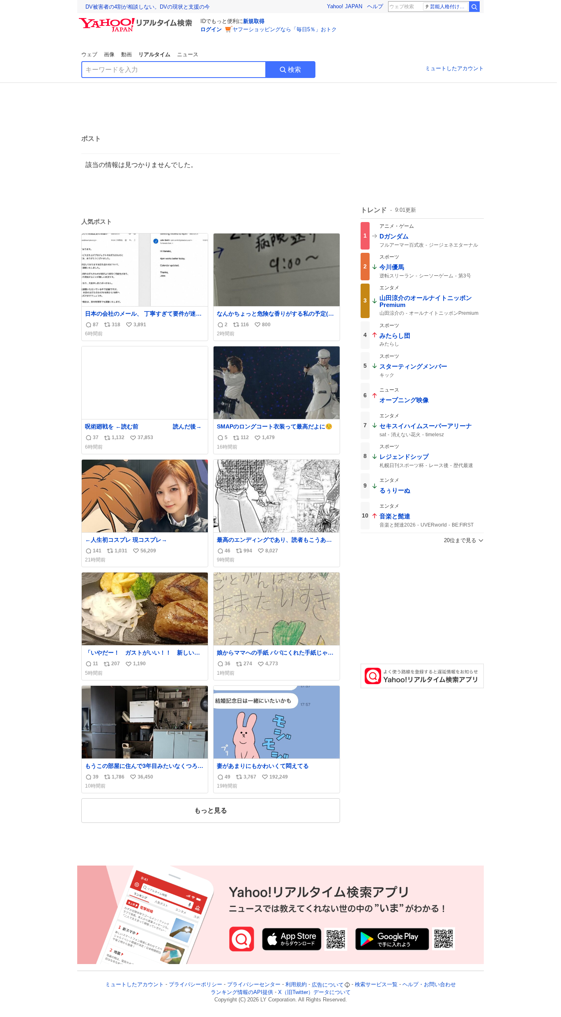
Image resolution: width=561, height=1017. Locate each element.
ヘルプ (375, 6)
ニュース (187, 54)
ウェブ (89, 54)
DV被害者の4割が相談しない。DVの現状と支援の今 (147, 7)
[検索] (474, 6)
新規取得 (253, 21)
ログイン (211, 29)
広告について (328, 985)
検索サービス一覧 (376, 985)
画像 (109, 54)
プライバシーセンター (253, 985)
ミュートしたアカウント (454, 68)
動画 (126, 54)
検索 (294, 69)
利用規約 (296, 985)
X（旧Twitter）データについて (314, 992)
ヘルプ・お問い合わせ (429, 985)
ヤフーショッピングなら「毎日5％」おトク (284, 29)
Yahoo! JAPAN (344, 6)
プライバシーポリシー (195, 985)
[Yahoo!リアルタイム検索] (136, 20)
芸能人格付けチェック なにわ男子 (449, 6)
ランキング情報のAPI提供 (242, 992)
